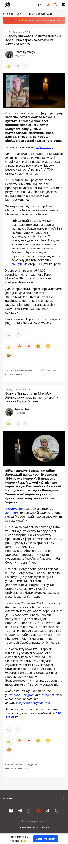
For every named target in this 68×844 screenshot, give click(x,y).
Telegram (28, 695)
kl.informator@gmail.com (33, 703)
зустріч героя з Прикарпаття (18, 370)
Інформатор (44, 147)
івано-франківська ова (16, 768)
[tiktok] (48, 811)
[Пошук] (55, 5)
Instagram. (47, 695)
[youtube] (39, 811)
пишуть (17, 264)
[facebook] (11, 811)
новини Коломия (13, 764)
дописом (11, 513)
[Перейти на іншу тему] (48, 5)
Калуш (45, 827)
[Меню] (63, 5)
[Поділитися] (17, 66)
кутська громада (13, 374)
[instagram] (57, 811)
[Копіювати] (25, 66)
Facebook (13, 695)
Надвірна (32, 764)
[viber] (29, 811)
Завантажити (45, 839)
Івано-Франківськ (28, 827)
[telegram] (20, 811)
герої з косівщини (47, 370)
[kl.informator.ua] (7, 4)
